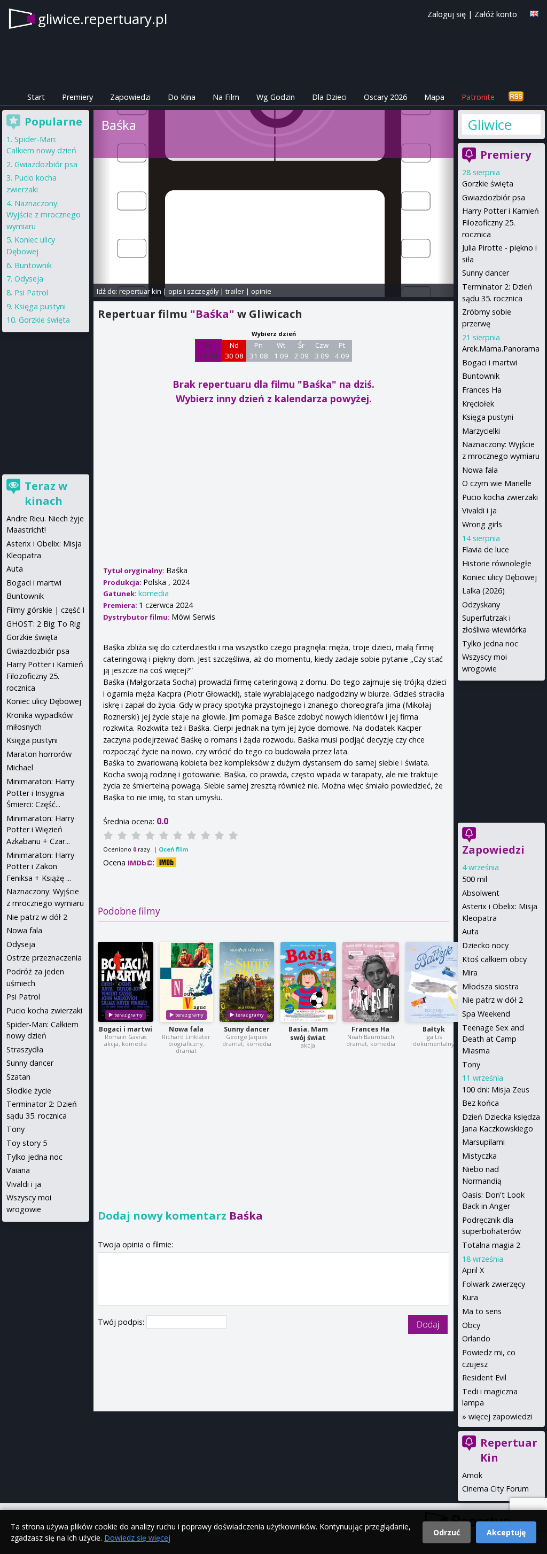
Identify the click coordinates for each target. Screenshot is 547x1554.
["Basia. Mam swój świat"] (308, 982)
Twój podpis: (122, 1322)
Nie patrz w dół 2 (492, 1000)
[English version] (534, 14)
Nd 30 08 (234, 350)
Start (36, 97)
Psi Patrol (31, 292)
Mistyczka (479, 1156)
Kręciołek (478, 404)
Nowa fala (186, 1029)
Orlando (476, 1338)
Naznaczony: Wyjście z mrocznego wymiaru (43, 214)
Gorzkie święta (487, 183)
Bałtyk (434, 1029)
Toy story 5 (26, 1143)
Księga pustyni (487, 417)
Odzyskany (481, 604)
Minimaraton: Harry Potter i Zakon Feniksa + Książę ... (40, 866)
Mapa (434, 97)
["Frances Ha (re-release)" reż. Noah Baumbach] (370, 982)
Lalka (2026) (483, 590)
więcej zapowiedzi (500, 1416)
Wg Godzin (275, 97)
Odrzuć (446, 1532)
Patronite (478, 97)
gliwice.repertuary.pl (102, 18)
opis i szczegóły (193, 291)
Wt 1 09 (281, 350)
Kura (470, 1297)
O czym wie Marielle (497, 483)
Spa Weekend (486, 1014)
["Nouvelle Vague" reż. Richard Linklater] (186, 982)
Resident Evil (484, 1377)
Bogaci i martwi (125, 1029)
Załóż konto (495, 14)
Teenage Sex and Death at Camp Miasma (493, 1039)
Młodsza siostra (490, 986)
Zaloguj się (446, 14)
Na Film (226, 97)
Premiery (77, 97)
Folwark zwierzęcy (493, 1284)
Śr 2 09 (301, 350)
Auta (470, 931)
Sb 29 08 (208, 350)
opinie (261, 291)
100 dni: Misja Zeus (495, 1089)
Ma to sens (482, 1311)
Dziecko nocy (485, 945)
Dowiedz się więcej (137, 1538)
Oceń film (173, 849)
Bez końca (480, 1103)
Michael (19, 767)
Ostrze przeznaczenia (44, 957)
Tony (471, 1064)
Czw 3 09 (322, 350)
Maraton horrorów (39, 754)
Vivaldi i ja (479, 510)
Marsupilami (483, 1142)
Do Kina (182, 97)
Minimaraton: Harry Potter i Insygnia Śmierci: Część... (40, 792)
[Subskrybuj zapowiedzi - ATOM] (516, 97)
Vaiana (18, 1170)
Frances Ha (370, 1029)
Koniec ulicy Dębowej (499, 577)
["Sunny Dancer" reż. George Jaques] (247, 982)
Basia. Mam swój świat (308, 1033)
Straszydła (24, 1049)
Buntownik (480, 376)
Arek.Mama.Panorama (501, 348)
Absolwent (480, 893)
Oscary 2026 (385, 97)
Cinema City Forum (495, 1488)
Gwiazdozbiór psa (493, 197)
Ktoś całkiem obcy (494, 959)
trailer (234, 291)
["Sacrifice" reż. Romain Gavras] (125, 982)
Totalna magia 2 (491, 1245)
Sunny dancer (247, 1029)
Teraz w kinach (46, 493)
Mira (470, 972)
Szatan (18, 1077)
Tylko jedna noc (490, 643)
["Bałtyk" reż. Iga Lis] (433, 982)
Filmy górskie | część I (45, 610)
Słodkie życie (28, 1091)
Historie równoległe (497, 563)
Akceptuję (506, 1532)
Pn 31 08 (258, 350)
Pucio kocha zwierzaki (500, 497)
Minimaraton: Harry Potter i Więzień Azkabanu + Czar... (40, 829)
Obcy (471, 1325)
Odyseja (28, 279)
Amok (472, 1475)
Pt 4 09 (342, 350)
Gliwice (489, 124)
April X (473, 1270)
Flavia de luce (485, 549)
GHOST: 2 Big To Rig (43, 624)
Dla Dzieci (329, 97)
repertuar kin (140, 291)
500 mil (474, 879)
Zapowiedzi (130, 97)
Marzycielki (481, 431)
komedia (153, 593)
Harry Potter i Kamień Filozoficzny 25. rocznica (500, 222)
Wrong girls (482, 524)
